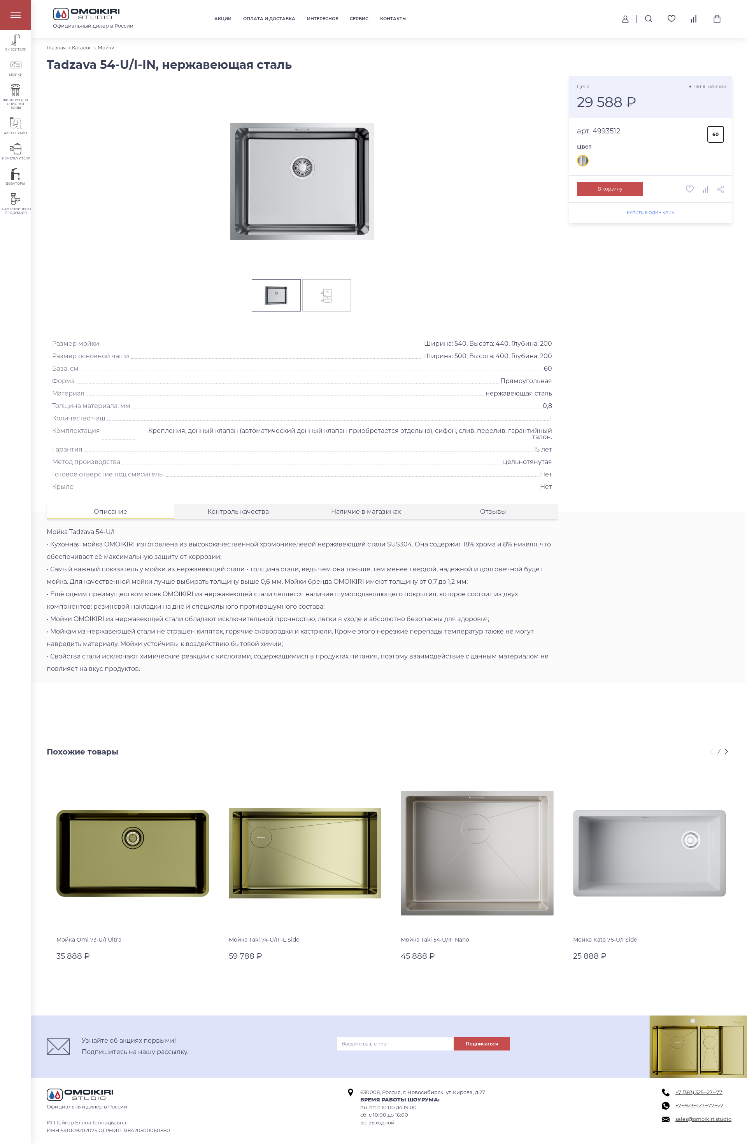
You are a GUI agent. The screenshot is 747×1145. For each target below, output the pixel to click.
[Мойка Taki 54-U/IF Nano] (477, 853)
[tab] (110, 511)
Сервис (359, 18)
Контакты (393, 18)
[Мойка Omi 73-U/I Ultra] (132, 853)
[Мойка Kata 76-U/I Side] (649, 853)
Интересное (322, 18)
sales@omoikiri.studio (703, 1119)
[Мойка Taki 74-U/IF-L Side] (305, 853)
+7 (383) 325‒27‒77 (698, 1092)
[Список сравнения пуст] (694, 18)
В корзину (610, 189)
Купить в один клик (650, 212)
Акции (222, 18)
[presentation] (712, 752)
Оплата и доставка (269, 18)
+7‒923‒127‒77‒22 (699, 1105)
